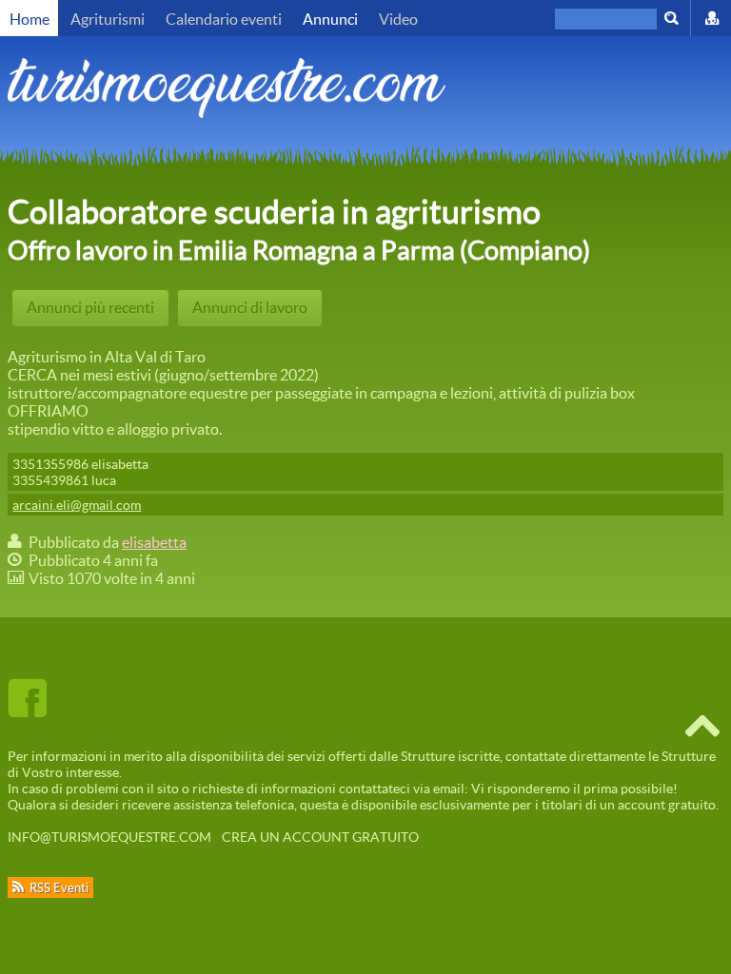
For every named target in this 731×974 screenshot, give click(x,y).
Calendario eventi (224, 19)
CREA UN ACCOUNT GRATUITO (320, 836)
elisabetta (154, 542)
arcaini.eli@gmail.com (76, 505)
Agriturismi (107, 19)
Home (29, 19)
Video (398, 19)
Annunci (330, 19)
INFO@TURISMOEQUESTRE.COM (109, 836)
